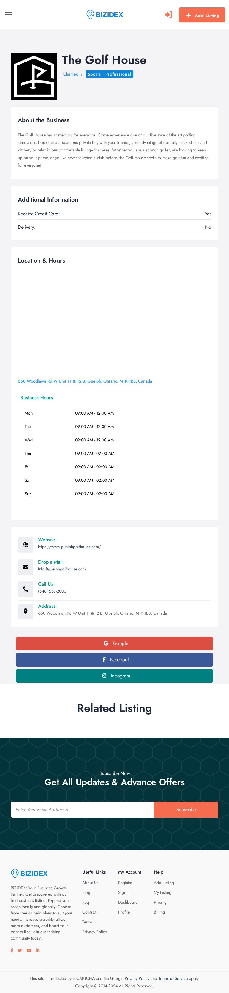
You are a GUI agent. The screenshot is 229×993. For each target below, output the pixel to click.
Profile (124, 912)
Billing (159, 912)
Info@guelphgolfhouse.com (62, 569)
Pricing (160, 902)
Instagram (119, 675)
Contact (89, 912)
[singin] (168, 15)
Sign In (124, 892)
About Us (90, 882)
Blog (86, 892)
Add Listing (207, 15)
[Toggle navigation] (8, 14)
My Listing (162, 892)
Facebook (119, 659)
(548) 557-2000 (52, 591)
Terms (87, 922)
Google (120, 643)
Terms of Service (173, 978)
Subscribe (186, 809)
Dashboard (128, 902)
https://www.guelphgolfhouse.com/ (69, 547)
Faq (85, 902)
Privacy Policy (94, 932)
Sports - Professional (109, 74)
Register (125, 882)
